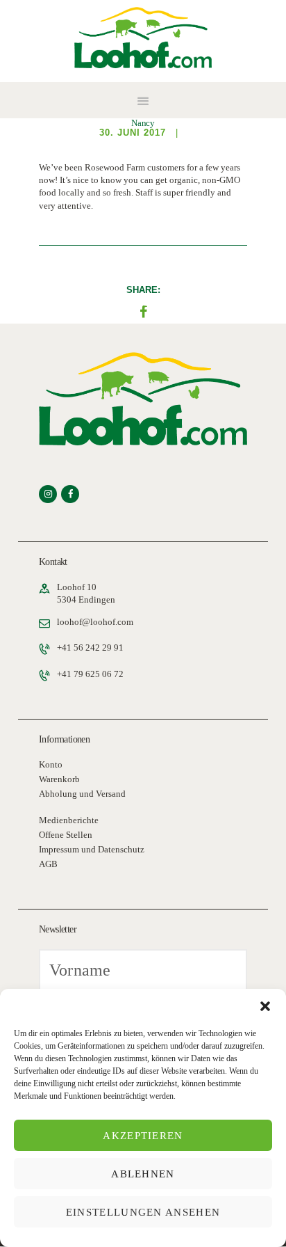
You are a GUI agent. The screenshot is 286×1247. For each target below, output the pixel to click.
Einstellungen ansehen (143, 1212)
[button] (265, 1006)
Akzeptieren (143, 1135)
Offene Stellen (65, 834)
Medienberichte (69, 820)
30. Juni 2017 (132, 132)
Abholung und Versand (82, 793)
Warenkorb (59, 779)
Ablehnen (142, 1174)
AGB (48, 864)
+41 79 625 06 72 (90, 674)
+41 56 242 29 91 (90, 647)
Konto (50, 764)
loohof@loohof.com (95, 622)
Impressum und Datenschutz (91, 849)
